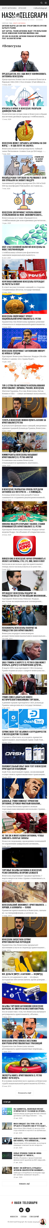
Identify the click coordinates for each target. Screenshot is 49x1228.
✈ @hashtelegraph (40, 8)
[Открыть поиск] (41, 3)
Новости (14, 1216)
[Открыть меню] (45, 3)
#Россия (22, 8)
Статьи (24, 1216)
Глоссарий (34, 1216)
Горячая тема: (14, 23)
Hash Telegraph (24, 1203)
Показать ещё (24, 1093)
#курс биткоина (9, 8)
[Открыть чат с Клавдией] (42, 1221)
